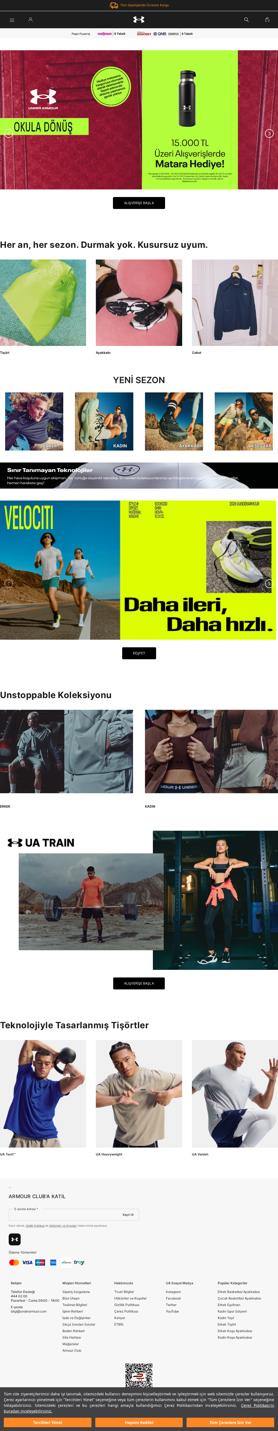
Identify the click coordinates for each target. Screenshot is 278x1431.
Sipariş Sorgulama (76, 1292)
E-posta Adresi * (26, 1209)
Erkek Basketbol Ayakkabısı (239, 1292)
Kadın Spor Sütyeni (232, 1311)
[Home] (139, 19)
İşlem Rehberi (72, 1311)
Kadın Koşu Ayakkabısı (235, 1337)
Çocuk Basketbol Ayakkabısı (239, 1298)
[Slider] (139, 119)
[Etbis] (139, 1379)
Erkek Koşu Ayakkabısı (235, 1331)
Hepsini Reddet (139, 1422)
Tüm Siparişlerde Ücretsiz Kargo (144, 5)
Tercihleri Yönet (47, 1422)
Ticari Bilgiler (124, 1292)
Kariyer (119, 1318)
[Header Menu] (12, 19)
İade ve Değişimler (76, 1318)
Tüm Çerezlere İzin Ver (230, 1422)
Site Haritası (71, 1337)
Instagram (173, 1292)
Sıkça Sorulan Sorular (78, 1324)
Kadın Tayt (226, 1318)
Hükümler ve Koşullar (63, 1225)
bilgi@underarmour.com (28, 1311)
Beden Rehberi (73, 1331)
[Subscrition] (15, 1239)
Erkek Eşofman (229, 1305)
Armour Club (71, 1350)
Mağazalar (70, 1344)
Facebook (173, 1298)
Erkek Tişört (227, 1324)
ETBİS (119, 1324)
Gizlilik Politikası (35, 1225)
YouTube (172, 1311)
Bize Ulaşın (71, 1298)
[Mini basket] (267, 19)
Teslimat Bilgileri (74, 1305)
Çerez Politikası (126, 1311)
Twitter (171, 1305)
